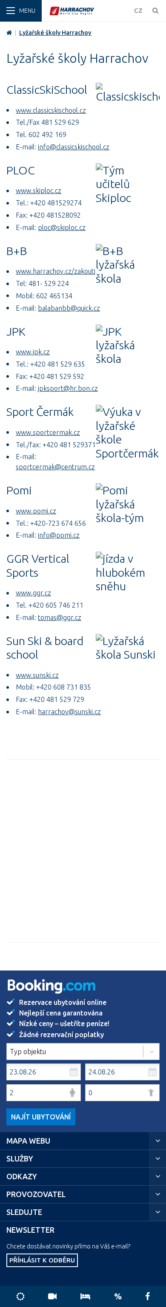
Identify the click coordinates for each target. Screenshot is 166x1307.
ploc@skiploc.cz (62, 227)
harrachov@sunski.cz (69, 711)
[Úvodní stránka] (89, 10)
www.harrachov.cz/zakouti (55, 271)
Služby (19, 1159)
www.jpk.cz (33, 352)
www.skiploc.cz (38, 190)
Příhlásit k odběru (42, 1260)
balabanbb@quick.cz (69, 308)
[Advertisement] (83, 851)
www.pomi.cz (36, 511)
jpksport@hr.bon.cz (68, 388)
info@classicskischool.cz (73, 147)
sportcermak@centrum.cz (55, 467)
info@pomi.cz (59, 535)
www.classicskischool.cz (51, 110)
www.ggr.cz (33, 593)
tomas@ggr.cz (59, 617)
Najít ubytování (41, 1117)
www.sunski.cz (37, 675)
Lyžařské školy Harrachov (55, 32)
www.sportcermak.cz (48, 432)
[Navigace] (21, 11)
